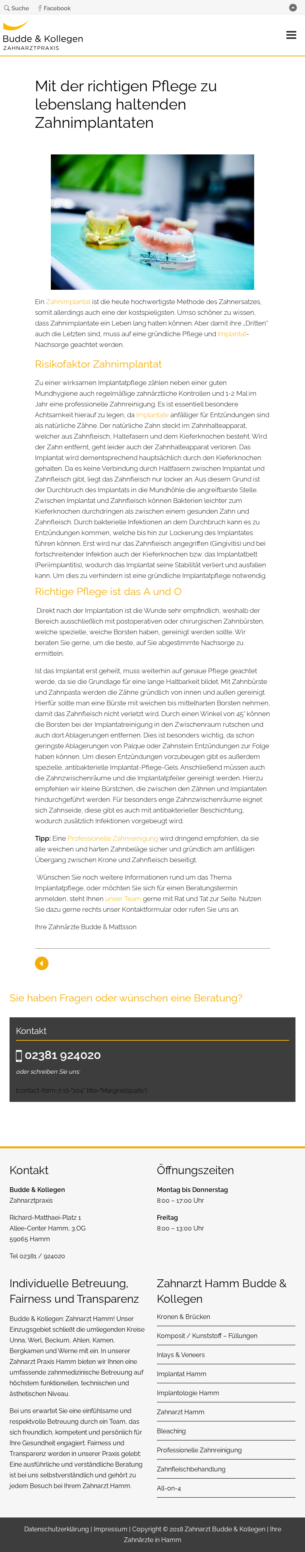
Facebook (57, 8)
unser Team (123, 899)
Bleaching (171, 1431)
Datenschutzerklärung (56, 1529)
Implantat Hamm (182, 1374)
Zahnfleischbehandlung (191, 1469)
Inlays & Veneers (181, 1355)
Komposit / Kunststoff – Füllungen (207, 1336)
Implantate (152, 415)
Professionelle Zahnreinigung (113, 838)
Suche (20, 8)
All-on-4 (169, 1488)
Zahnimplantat (68, 302)
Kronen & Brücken (183, 1317)
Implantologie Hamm (188, 1393)
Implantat (232, 334)
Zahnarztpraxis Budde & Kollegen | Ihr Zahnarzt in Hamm (43, 37)
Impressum (110, 1529)
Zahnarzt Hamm (89, 1319)
